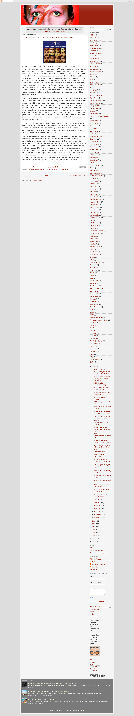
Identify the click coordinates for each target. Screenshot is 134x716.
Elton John (93, 139)
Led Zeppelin (94, 212)
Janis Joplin (94, 189)
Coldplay (93, 111)
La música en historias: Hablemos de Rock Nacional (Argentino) (49, 691)
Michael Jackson (95, 246)
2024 (94, 524)
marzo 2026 (98, 511)
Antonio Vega (94, 58)
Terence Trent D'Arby (97, 317)
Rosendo (93, 299)
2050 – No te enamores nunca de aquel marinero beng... (102, 435)
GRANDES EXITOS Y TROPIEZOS (94, 668)
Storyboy (94, 569)
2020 (94, 536)
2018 (94, 541)
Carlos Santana (95, 103)
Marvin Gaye (94, 241)
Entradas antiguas (78, 175)
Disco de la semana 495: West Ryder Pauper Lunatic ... (101, 378)
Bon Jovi (93, 93)
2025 (94, 521)
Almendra (93, 51)
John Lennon (94, 205)
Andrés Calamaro (95, 56)
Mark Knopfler (94, 239)
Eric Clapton (94, 144)
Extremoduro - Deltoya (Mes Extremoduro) (42, 699)
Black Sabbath (95, 85)
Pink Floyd (93, 267)
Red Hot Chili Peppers (97, 288)
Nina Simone (94, 254)
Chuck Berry (94, 108)
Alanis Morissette (95, 40)
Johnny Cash (94, 207)
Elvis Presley (94, 142)
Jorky (93, 562)
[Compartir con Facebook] (84, 167)
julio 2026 (97, 500)
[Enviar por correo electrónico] (80, 167)
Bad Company (94, 69)
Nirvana (92, 257)
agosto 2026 (98, 369)
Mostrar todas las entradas (55, 31)
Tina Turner (93, 351)
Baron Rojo (93, 74)
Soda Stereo (94, 304)
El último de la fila (96, 136)
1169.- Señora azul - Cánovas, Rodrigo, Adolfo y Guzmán (47, 37)
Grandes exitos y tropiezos (99, 553)
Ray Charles (94, 286)
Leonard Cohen (95, 218)
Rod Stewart (94, 294)
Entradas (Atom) (37, 180)
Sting (91, 309)
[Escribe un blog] (81, 167)
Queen (92, 275)
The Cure (93, 328)
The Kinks (93, 336)
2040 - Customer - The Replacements (101, 490)
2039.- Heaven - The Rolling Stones (100, 495)
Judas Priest (94, 210)
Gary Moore (94, 160)
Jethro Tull (93, 194)
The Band (93, 323)
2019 (94, 539)
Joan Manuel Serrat (96, 199)
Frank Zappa (94, 155)
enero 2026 (98, 517)
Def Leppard (94, 126)
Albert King (93, 43)
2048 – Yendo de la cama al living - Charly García (102, 446)
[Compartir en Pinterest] (85, 167)
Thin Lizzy (93, 349)
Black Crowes (94, 82)
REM (91, 278)
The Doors (93, 330)
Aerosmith (93, 37)
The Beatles (94, 325)
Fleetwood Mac (95, 149)
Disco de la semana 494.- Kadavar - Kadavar (102, 417)
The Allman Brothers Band (98, 320)
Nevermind (94, 567)
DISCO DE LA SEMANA (94, 663)
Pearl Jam (93, 265)
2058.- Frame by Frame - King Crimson (101, 388)
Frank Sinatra (94, 152)
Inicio (45, 175)
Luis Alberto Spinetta (97, 231)
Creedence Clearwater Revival (100, 116)
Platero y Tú (94, 270)
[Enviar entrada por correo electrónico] (77, 167)
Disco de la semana (96, 550)
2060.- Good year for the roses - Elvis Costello (101, 372)
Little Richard (94, 223)
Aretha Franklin (95, 64)
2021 (94, 533)
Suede (92, 312)
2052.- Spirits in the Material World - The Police (100, 422)
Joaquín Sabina (95, 202)
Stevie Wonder (95, 307)
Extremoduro (94, 147)
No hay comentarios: (67, 167)
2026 (94, 367)
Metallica (93, 244)
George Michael (95, 165)
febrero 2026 (98, 514)
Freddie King (94, 157)
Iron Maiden (94, 181)
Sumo (92, 315)
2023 (94, 527)
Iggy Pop (93, 178)
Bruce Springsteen (96, 95)
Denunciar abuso (97, 602)
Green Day (93, 170)
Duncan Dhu (94, 131)
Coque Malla (94, 113)
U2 (91, 357)
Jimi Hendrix (94, 197)
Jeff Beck (93, 191)
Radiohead (93, 283)
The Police (93, 338)
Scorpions (93, 302)
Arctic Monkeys (95, 61)
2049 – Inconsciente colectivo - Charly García (102, 441)
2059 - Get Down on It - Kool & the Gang (101, 384)
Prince (92, 273)
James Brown (94, 186)
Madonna (93, 236)
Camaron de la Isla (96, 100)
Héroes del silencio (96, 176)
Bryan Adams (94, 98)
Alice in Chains (95, 48)
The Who (93, 346)
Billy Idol (92, 77)
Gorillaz (92, 168)
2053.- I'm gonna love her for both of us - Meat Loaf (102, 412)
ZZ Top (92, 362)
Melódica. (55, 170)
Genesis (92, 163)
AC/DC (92, 35)
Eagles (92, 134)
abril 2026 (97, 508)
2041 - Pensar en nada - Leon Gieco (101, 486)
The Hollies (93, 333)
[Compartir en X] (82, 167)
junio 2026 (97, 503)
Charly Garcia (94, 106)
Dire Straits (93, 128)
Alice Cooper (94, 45)
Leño (91, 220)
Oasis (92, 260)
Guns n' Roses (95, 173)
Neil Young (93, 252)
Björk (91, 79)
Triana (92, 354)
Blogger (81, 710)
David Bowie (94, 121)
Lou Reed (93, 228)
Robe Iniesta (94, 291)
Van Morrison (94, 359)
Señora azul (64, 170)
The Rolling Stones (96, 341)
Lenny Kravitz (94, 215)
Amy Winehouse (95, 53)
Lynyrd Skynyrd (95, 233)
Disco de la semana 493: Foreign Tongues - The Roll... (101, 466)
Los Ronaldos (94, 225)
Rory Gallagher (95, 296)
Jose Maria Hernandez (98, 564)
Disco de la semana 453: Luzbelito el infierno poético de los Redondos (52, 683)
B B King (93, 66)
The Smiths (93, 343)
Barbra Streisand (95, 72)
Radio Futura (94, 281)
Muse (91, 249)
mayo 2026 (98, 506)
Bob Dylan (93, 90)
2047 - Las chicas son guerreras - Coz (100, 451)
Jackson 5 (93, 183)
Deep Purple (94, 123)
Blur (91, 87)
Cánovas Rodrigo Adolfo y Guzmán (39, 170)
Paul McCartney (95, 262)
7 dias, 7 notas (31, 8)
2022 (94, 530)
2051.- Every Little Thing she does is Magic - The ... (102, 429)
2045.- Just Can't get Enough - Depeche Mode (102, 460)
